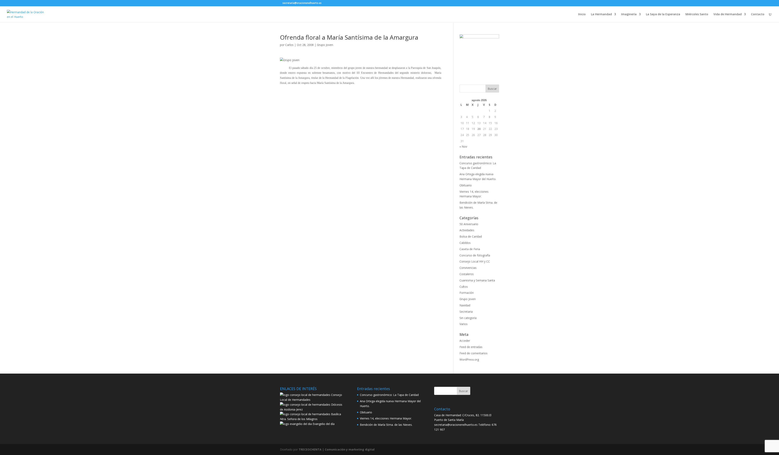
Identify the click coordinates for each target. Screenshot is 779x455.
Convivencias (468, 268)
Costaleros (466, 274)
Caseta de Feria (469, 249)
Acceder (464, 341)
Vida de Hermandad (727, 14)
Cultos (463, 287)
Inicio (582, 14)
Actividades (466, 230)
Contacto (757, 14)
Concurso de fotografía (474, 255)
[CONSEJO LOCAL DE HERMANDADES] (305, 395)
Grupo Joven (325, 45)
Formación (466, 293)
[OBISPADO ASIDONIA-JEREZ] (305, 404)
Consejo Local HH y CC (474, 261)
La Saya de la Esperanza (663, 14)
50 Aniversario (468, 224)
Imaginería (629, 14)
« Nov (463, 146)
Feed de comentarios (473, 353)
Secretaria (466, 311)
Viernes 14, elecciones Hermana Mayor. (386, 418)
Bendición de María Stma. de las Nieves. (386, 425)
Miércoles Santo (696, 14)
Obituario (465, 185)
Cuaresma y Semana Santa (477, 280)
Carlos (289, 45)
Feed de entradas (470, 347)
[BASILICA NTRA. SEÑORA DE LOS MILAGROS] (305, 414)
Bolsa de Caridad (470, 236)
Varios (463, 324)
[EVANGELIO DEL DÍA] (296, 424)
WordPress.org (469, 359)
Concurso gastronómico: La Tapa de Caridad (389, 395)
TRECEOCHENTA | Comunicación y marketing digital (336, 449)
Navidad (464, 305)
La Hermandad (601, 14)
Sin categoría (468, 318)
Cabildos (465, 243)
